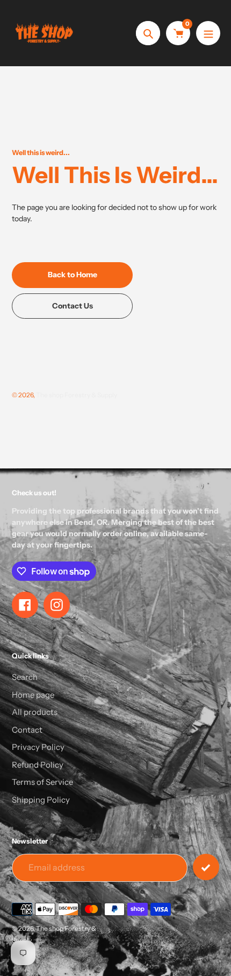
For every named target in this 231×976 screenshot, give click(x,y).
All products (34, 712)
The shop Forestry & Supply (76, 395)
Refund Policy (37, 765)
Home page (33, 695)
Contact (27, 730)
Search (25, 677)
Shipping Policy (41, 800)
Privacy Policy (38, 747)
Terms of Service (42, 782)
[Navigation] (208, 33)
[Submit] (206, 867)
